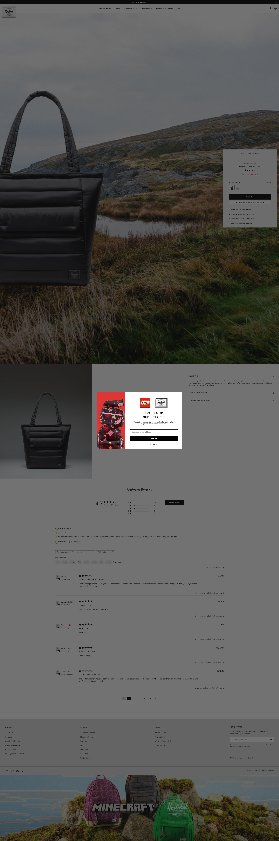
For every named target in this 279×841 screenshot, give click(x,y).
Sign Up (154, 438)
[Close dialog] (179, 395)
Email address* (136, 428)
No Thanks (154, 444)
